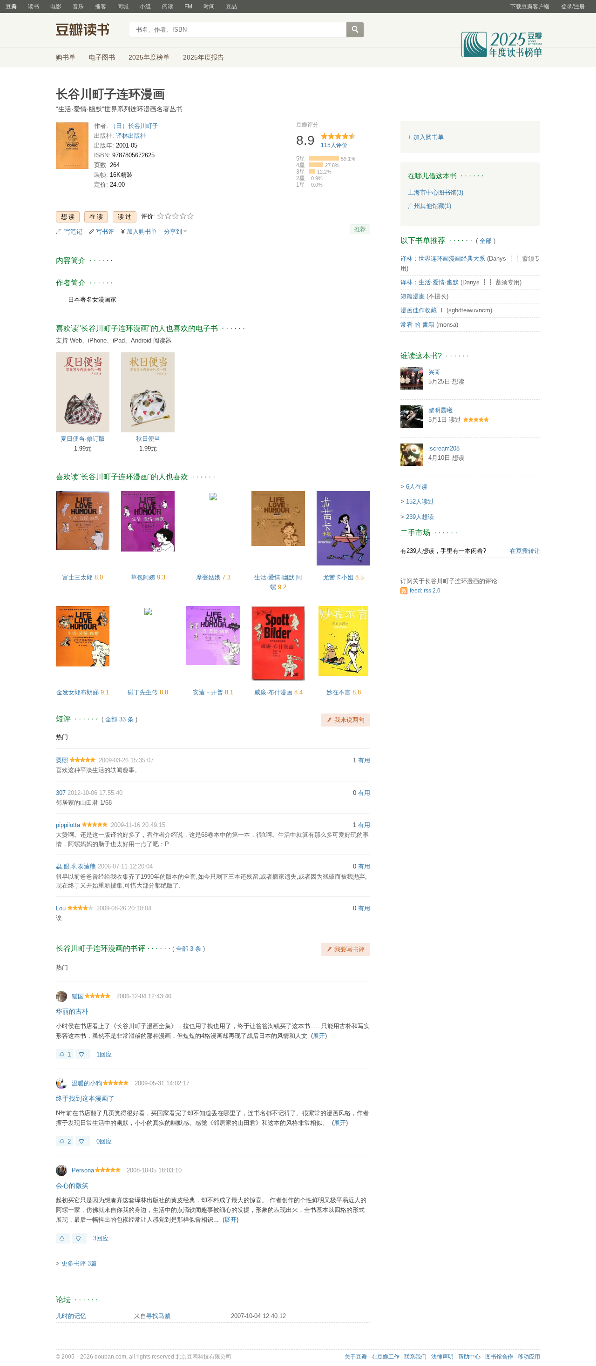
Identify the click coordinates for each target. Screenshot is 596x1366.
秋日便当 (148, 438)
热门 (62, 736)
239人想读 (420, 516)
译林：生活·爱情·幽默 (429, 282)
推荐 (360, 229)
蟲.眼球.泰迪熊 (76, 866)
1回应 (104, 1054)
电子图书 (102, 57)
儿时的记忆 (71, 1315)
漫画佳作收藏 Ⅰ (422, 310)
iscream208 (444, 448)
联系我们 (415, 1356)
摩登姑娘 (209, 577)
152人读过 (420, 501)
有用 (364, 760)
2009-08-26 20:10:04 (123, 908)
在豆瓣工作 (386, 1356)
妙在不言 (339, 692)
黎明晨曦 (440, 410)
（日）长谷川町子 (134, 125)
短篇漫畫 (412, 296)
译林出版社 (131, 135)
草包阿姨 (144, 577)
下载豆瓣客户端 (529, 6)
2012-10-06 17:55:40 (95, 792)
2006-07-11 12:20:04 (125, 866)
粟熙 (62, 760)
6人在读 (416, 486)
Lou (61, 908)
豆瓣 (11, 6)
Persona (83, 1170)
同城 (123, 6)
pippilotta (68, 824)
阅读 (167, 6)
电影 (55, 6)
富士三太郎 (78, 577)
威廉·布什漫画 (274, 692)
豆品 (231, 6)
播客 (100, 6)
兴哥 (434, 372)
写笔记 (73, 231)
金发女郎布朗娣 (78, 692)
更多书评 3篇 (79, 1263)
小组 (145, 6)
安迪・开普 (209, 692)
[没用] (82, 1054)
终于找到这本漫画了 (85, 1098)
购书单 (65, 57)
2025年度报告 (203, 57)
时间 (209, 6)
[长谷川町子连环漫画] (72, 147)
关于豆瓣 (356, 1356)
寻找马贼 (158, 1315)
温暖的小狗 (87, 1083)
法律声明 (442, 1356)
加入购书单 (142, 231)
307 (61, 792)
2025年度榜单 (149, 57)
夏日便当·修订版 (83, 438)
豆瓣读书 (89, 31)
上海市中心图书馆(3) (435, 192)
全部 (486, 240)
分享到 (173, 231)
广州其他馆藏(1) (429, 205)
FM (188, 6)
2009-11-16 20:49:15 (138, 824)
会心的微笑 (72, 1185)
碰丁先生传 (144, 692)
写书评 (105, 231)
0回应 (104, 1141)
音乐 (78, 6)
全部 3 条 (188, 948)
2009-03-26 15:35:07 (126, 760)
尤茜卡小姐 (339, 577)
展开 (319, 1035)
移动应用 (529, 1356)
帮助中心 (469, 1356)
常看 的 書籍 (417, 324)
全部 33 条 (119, 719)
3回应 (100, 1238)
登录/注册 (573, 6)
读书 (33, 6)
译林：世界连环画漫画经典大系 (442, 258)
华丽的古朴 (72, 1011)
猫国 (78, 996)
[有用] (63, 1238)
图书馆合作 (499, 1356)
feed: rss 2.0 (425, 590)
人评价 (334, 145)
